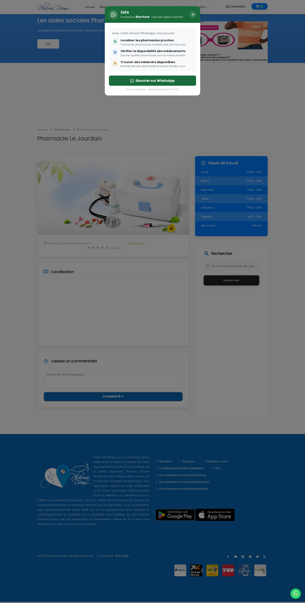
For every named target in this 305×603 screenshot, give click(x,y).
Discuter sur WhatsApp (155, 80)
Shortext (142, 17)
